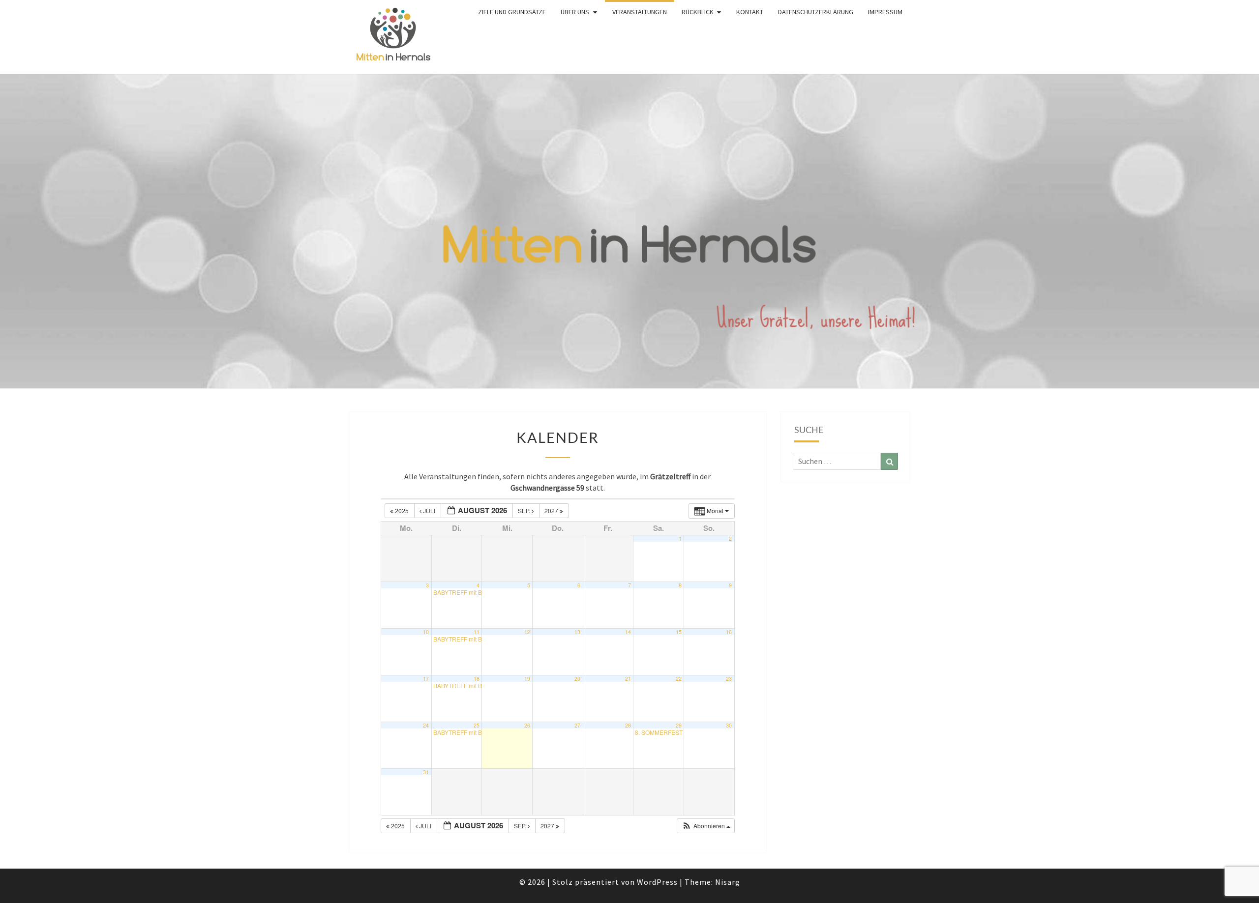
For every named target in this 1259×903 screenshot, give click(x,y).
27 (577, 725)
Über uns (575, 11)
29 (679, 725)
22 (679, 678)
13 (577, 632)
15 (679, 632)
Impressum (885, 11)
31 (426, 772)
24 (426, 725)
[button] (706, 826)
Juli (429, 510)
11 (477, 632)
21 (628, 678)
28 (628, 725)
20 (577, 678)
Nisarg (727, 882)
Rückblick (698, 11)
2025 (401, 510)
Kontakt (749, 11)
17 (426, 678)
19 (527, 678)
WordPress (657, 882)
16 (729, 632)
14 (628, 632)
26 (527, 725)
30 (729, 725)
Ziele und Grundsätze (512, 11)
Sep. (525, 510)
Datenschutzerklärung (815, 11)
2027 (552, 510)
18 (477, 678)
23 (729, 678)
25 (477, 725)
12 (527, 632)
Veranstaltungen (639, 11)
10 (426, 632)
